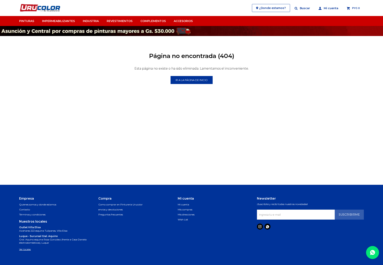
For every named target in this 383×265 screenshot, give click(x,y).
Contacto (24, 209)
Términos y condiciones (32, 214)
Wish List (183, 219)
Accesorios (183, 21)
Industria (91, 21)
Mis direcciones (186, 214)
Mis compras (185, 209)
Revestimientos (119, 21)
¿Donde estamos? (272, 8)
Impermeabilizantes (58, 21)
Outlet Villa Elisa (30, 227)
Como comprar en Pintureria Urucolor (120, 204)
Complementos (153, 21)
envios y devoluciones (110, 209)
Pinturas (26, 21)
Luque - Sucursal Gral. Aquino (38, 236)
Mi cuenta (183, 204)
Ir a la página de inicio (192, 80)
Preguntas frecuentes (110, 214)
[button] (302, 8)
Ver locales (25, 249)
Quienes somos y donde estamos (37, 204)
